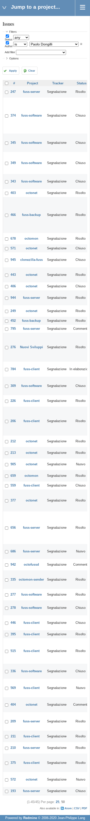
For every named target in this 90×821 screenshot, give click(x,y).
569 (13, 688)
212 (13, 441)
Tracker (58, 83)
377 (13, 500)
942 (13, 564)
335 (13, 579)
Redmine (30, 818)
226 (13, 401)
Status (8, 39)
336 (13, 671)
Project (32, 83)
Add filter (10, 52)
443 (13, 275)
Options (14, 58)
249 (13, 311)
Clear (31, 70)
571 (13, 248)
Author (9, 46)
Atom (68, 808)
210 (13, 748)
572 (13, 779)
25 (57, 802)
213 (13, 453)
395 (13, 634)
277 (13, 594)
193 (13, 791)
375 (13, 763)
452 (13, 321)
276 (13, 347)
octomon (31, 238)
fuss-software (31, 115)
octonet (31, 193)
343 (13, 181)
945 (13, 260)
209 (13, 721)
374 (13, 115)
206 (13, 421)
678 (13, 238)
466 (13, 215)
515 (13, 651)
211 (13, 736)
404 (13, 704)
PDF (84, 808)
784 (13, 369)
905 (13, 464)
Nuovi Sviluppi (31, 347)
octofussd (31, 564)
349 (13, 163)
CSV (77, 808)
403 (13, 193)
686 (13, 551)
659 (13, 476)
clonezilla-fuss (31, 260)
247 (13, 92)
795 (13, 328)
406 (13, 286)
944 (13, 298)
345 (13, 143)
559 (13, 485)
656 (13, 527)
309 (13, 386)
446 (13, 623)
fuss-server (31, 92)
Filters (13, 31)
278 (13, 608)
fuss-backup (31, 215)
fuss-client (32, 369)
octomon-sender (31, 579)
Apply (13, 70)
